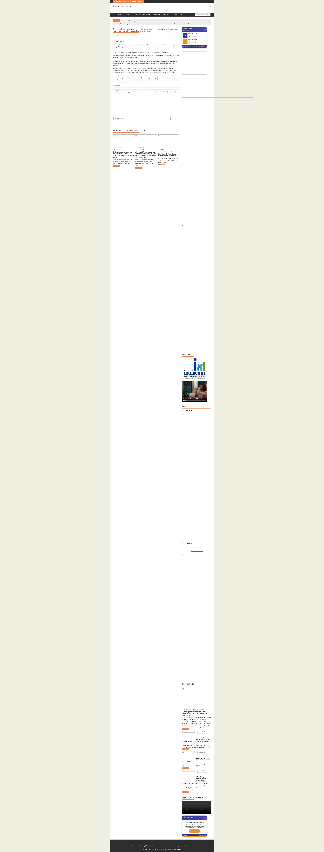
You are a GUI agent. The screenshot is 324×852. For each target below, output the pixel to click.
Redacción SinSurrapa (119, 150)
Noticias (128, 15)
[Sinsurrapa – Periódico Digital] (114, 14)
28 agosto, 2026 (163, 149)
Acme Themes (178, 849)
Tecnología (156, 15)
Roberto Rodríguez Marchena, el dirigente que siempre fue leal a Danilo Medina (163, 92)
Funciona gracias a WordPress (151, 849)
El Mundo (165, 15)
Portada (120, 15)
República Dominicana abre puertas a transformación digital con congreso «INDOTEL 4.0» (128, 92)
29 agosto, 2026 (118, 147)
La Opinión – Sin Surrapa (142, 15)
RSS (181, 15)
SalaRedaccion (126, 35)
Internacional (116, 85)
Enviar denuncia (194, 831)
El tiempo (174, 15)
